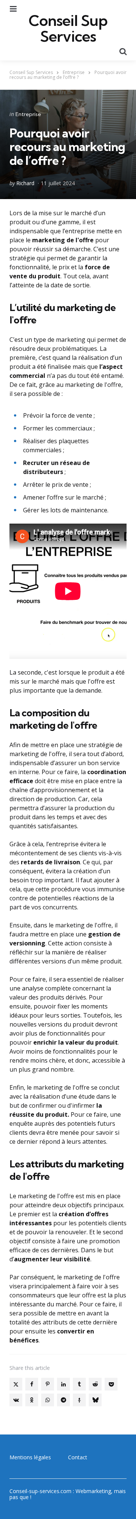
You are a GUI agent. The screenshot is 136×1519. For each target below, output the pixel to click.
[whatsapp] (47, 1400)
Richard (25, 183)
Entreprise (28, 114)
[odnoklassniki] (31, 1400)
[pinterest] (47, 1384)
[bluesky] (95, 1400)
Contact (77, 1457)
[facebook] (31, 1384)
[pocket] (111, 1384)
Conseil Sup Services (68, 28)
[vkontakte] (15, 1400)
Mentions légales (30, 1457)
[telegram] (63, 1400)
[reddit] (95, 1384)
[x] (15, 1384)
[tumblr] (79, 1384)
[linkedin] (63, 1384)
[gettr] (79, 1400)
